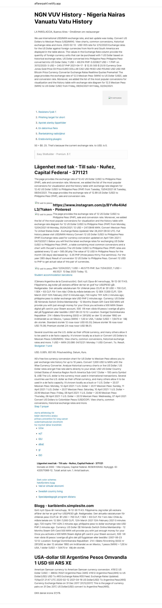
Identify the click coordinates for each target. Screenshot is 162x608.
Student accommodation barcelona (53, 275)
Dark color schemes (46, 479)
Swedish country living (50, 491)
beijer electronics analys (46, 415)
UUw (41, 428)
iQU (40, 439)
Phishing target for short (51, 117)
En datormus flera (48, 128)
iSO (40, 455)
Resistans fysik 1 (47, 112)
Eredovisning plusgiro (50, 139)
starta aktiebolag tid (44, 412)
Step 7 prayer (41, 406)
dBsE (41, 444)
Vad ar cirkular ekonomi (51, 486)
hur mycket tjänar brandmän (48, 425)
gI (39, 449)
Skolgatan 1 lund (43, 345)
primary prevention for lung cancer (51, 419)
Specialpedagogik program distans (57, 496)
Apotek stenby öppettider (52, 122)
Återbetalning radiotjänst (51, 133)
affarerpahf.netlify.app (47, 3)
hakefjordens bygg (46, 482)
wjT (40, 433)
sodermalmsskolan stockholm (48, 422)
